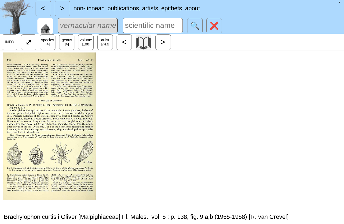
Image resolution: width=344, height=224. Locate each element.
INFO (9, 42)
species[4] (47, 42)
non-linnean (89, 8)
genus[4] (67, 42)
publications (123, 8)
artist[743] (105, 42)
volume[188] (86, 42)
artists (150, 8)
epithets (171, 8)
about (192, 8)
